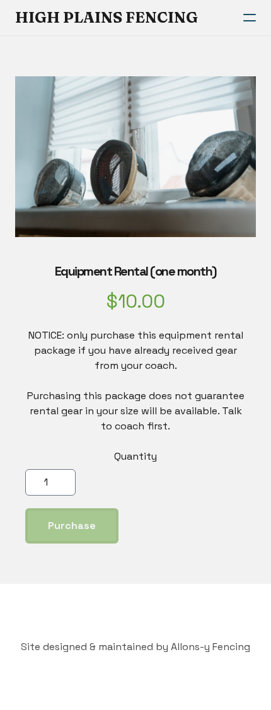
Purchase (72, 525)
